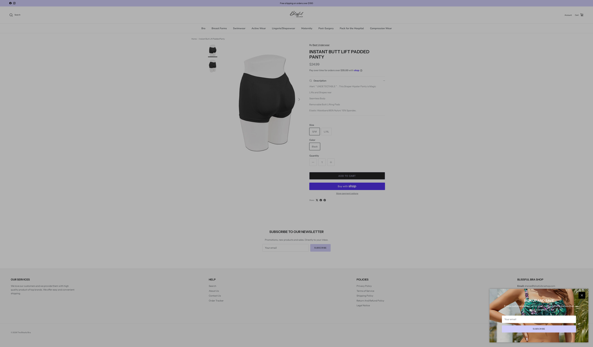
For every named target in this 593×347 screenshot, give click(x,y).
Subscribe (539, 329)
